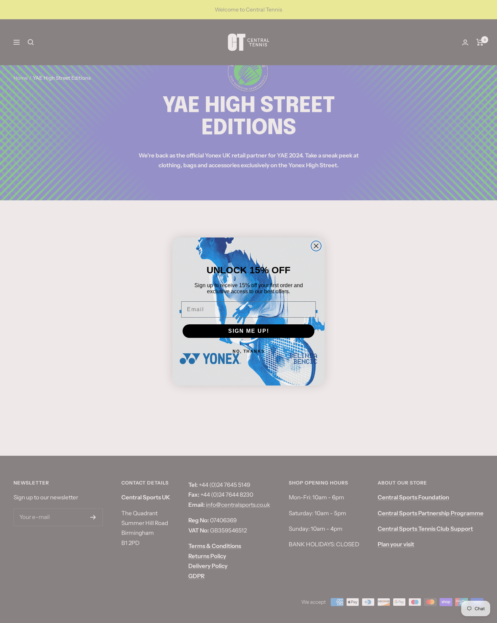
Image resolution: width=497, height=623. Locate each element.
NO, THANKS (249, 351)
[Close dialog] (316, 246)
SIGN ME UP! (248, 331)
